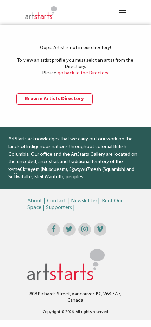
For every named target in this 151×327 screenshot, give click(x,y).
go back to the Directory (83, 73)
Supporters (59, 208)
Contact (56, 201)
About (34, 201)
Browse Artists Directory (54, 98)
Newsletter (84, 201)
